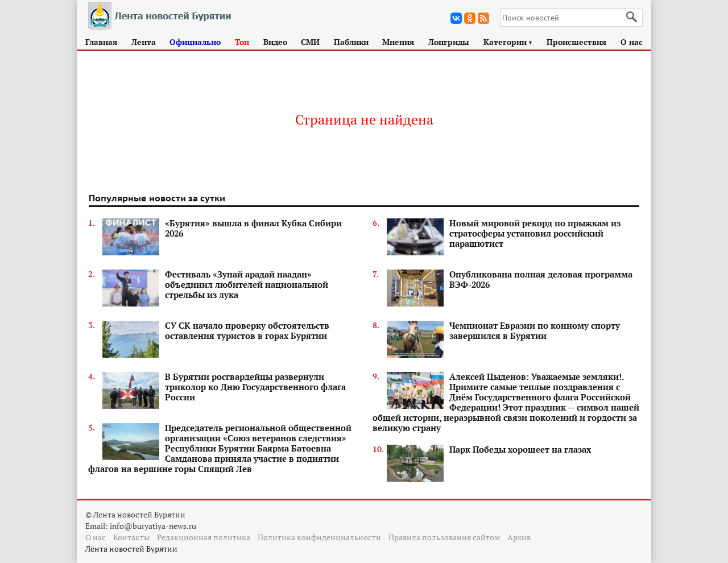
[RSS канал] (483, 18)
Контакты (131, 537)
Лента (143, 41)
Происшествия (576, 41)
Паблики (351, 41)
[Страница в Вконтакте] (456, 18)
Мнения (398, 41)
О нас (632, 41)
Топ (242, 41)
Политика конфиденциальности (319, 537)
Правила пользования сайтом (444, 537)
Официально (195, 41)
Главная (101, 41)
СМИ (310, 41)
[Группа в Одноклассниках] (469, 18)
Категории (508, 41)
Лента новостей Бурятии (131, 548)
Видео (275, 41)
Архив (519, 537)
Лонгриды (448, 41)
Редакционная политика (203, 537)
